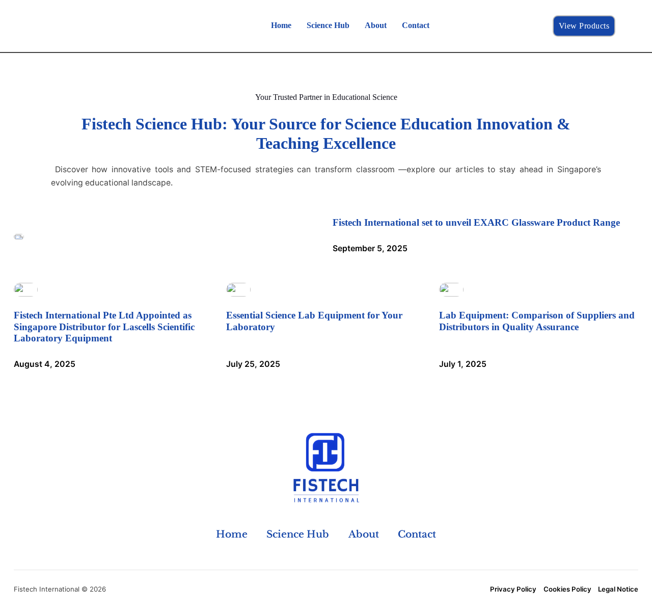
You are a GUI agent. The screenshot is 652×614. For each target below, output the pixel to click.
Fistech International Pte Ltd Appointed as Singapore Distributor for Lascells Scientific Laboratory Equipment (104, 326)
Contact (415, 25)
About (376, 25)
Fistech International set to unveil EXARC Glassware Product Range (476, 222)
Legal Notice (618, 589)
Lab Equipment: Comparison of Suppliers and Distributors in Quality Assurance (537, 321)
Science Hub (328, 25)
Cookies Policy (567, 589)
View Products (584, 25)
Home (281, 25)
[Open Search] (628, 26)
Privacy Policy (513, 589)
